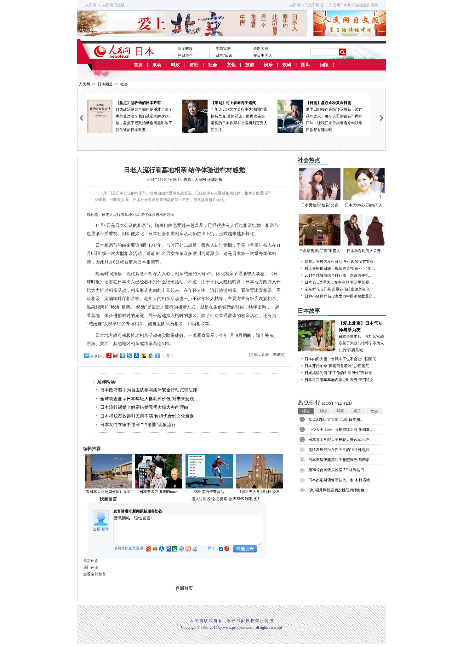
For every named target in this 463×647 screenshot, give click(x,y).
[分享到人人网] (136, 355)
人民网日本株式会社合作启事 (353, 5)
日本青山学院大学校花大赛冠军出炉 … (341, 439)
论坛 (215, 499)
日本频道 (105, 84)
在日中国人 (262, 55)
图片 (257, 499)
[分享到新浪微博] (115, 355)
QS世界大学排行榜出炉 (259, 491)
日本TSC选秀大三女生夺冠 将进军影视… (339, 282)
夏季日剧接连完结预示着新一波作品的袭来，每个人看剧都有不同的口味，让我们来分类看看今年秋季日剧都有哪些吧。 (241, 116)
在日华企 (185, 55)
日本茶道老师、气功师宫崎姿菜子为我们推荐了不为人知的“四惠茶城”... (361, 336)
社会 (212, 64)
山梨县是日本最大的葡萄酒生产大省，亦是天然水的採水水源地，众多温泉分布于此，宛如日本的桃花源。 (336, 116)
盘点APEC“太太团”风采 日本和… (336, 419)
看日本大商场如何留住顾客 (108, 491)
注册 (96, 529)
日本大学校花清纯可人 (364, 205)
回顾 (324, 64)
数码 (287, 64)
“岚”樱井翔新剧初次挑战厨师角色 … (338, 490)
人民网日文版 (113, 5)
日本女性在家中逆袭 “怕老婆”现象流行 (138, 424)
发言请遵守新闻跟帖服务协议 (138, 511)
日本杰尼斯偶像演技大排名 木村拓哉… (341, 480)
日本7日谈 (223, 55)
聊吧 (249, 499)
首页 (138, 64)
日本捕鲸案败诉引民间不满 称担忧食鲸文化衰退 (147, 416)
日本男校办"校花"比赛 (319, 205)
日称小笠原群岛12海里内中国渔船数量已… (340, 296)
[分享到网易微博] (150, 355)
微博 (232, 499)
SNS (240, 499)
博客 (223, 499)
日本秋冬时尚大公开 (364, 251)
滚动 (156, 64)
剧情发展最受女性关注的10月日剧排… (340, 450)
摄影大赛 (260, 48)
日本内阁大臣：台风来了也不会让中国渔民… (342, 359)
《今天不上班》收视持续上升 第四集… (341, 429)
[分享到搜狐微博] (143, 355)
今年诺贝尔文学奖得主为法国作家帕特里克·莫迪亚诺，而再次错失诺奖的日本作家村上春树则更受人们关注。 (146, 116)
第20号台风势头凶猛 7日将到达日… (338, 470)
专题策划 (223, 48)
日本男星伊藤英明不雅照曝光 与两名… (341, 460)
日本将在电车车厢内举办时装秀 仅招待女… (341, 380)
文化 (231, 64)
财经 (194, 64)
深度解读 (185, 48)
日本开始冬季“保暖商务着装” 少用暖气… (339, 366)
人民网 (90, 5)
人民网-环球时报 (208, 179)
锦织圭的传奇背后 (209, 491)
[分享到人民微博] (108, 355)
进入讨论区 (200, 499)
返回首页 (184, 588)
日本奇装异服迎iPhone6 (159, 491)
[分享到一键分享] (157, 355)
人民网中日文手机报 (306, 5)
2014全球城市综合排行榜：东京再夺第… (339, 275)
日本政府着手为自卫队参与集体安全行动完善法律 (148, 390)
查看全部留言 (94, 574)
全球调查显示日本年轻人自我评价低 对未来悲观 (147, 398)
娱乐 (268, 64)
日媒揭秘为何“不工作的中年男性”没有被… (340, 373)
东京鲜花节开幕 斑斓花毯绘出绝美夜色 (337, 289)
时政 (175, 64)
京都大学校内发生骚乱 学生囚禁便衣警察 (339, 261)
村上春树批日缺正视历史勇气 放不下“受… (340, 268)
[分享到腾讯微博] (129, 355)
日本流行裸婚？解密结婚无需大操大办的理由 (144, 407)
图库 (305, 64)
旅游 (249, 64)
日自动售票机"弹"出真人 (319, 251)
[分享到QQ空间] (122, 355)
